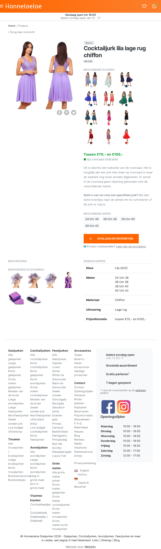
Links (95, 540)
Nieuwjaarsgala (61, 451)
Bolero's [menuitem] (79, 359)
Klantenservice (83, 451)
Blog (77, 435)
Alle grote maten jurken (58, 476)
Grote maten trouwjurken (59, 512)
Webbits (90, 547)
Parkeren (79, 395)
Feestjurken (122, 536)
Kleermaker (81, 427)
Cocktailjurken (87, 536)
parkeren (140, 390)
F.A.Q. (78, 423)
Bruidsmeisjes (17, 480)
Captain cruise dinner (57, 367)
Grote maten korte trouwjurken (60, 525)
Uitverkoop (15, 431)
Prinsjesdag (59, 439)
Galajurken (70, 536)
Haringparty (59, 435)
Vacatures (80, 447)
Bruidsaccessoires (19, 476)
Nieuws (78, 431)
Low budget (15, 427)
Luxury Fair (59, 455)
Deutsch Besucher (81, 482)
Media (78, 443)
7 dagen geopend (118, 382)
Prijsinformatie (83, 415)
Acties (78, 455)
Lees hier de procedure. (131, 246)
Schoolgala (59, 399)
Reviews (79, 439)
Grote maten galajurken (14, 383)
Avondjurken (106, 536)
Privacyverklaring (85, 463)
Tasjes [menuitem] (78, 354)
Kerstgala (58, 403)
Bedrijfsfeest (60, 431)
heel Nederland (81, 540)
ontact (80, 387)
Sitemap (106, 540)
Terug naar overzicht (22, 32)
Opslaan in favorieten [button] (115, 238)
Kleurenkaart (82, 419)
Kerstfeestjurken (18, 415)
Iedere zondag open (120, 354)
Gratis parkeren (118, 374)
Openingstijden (83, 391)
